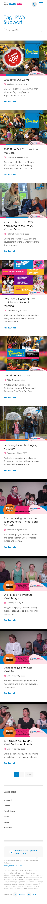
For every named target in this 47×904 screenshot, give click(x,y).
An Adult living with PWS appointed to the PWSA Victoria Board (18, 226)
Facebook (21, 894)
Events (7, 805)
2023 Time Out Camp (17, 79)
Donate (19, 865)
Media (6, 816)
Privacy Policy (9, 865)
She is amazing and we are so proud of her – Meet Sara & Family (21, 522)
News (6, 822)
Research (8, 827)
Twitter (34, 894)
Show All (8, 800)
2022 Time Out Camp (17, 375)
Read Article (10, 101)
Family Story (9, 811)
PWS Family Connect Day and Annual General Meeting (19, 302)
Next (29, 774)
